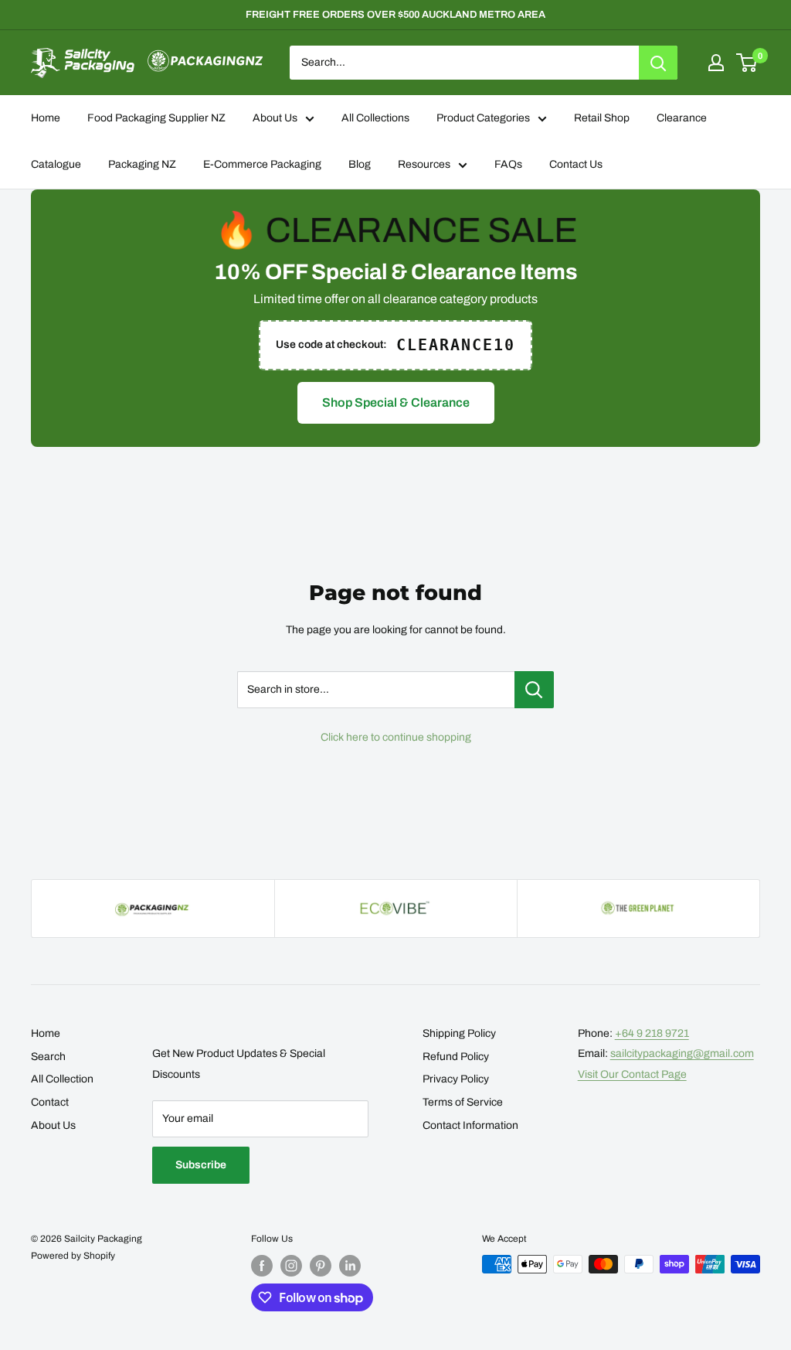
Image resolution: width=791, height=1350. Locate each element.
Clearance (682, 118)
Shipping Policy (459, 1033)
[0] (747, 62)
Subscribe (200, 1165)
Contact (50, 1102)
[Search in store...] (534, 689)
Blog (359, 164)
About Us (275, 118)
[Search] (658, 63)
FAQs (508, 164)
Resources (424, 164)
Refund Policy (456, 1056)
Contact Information (470, 1125)
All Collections (375, 118)
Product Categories (483, 118)
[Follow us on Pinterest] (320, 1266)
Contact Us (576, 164)
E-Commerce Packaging (262, 164)
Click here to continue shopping (396, 737)
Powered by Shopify (73, 1255)
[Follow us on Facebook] (262, 1266)
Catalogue (56, 164)
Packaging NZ (142, 164)
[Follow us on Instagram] (291, 1266)
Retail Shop (602, 118)
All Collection (62, 1079)
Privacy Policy (456, 1079)
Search (48, 1056)
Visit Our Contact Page (632, 1074)
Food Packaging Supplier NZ (156, 118)
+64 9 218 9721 (652, 1033)
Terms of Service (463, 1102)
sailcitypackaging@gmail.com (682, 1053)
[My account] (716, 62)
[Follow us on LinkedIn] (350, 1266)
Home (45, 118)
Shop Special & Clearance (396, 402)
